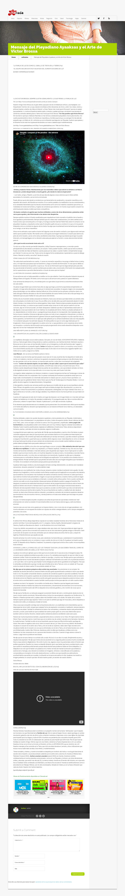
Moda (42, 18)
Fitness (27, 18)
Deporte (19, 18)
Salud (61, 18)
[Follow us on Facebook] (103, 18)
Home (14, 57)
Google (37, 816)
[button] (48, 797)
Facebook (40, 816)
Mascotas (34, 18)
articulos (25, 57)
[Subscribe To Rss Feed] (109, 18)
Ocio (56, 18)
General (83, 18)
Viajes (77, 18)
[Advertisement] (49, 86)
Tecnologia (69, 18)
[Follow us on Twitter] (98, 18)
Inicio (12, 18)
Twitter (43, 816)
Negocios (49, 18)
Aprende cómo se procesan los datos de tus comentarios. (54, 882)
